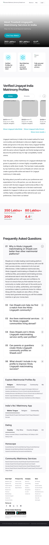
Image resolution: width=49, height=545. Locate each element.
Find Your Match (12, 35)
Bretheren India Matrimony (11, 397)
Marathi (11, 415)
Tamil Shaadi (38, 468)
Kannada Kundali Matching (25, 451)
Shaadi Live (37, 489)
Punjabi (16, 415)
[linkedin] (13, 506)
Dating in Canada (19, 434)
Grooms (26, 96)
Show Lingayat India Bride (12, 129)
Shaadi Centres (38, 485)
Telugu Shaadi (8, 470)
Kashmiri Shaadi (18, 466)
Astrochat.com (38, 496)
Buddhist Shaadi (35, 461)
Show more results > (38, 132)
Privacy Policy (18, 483)
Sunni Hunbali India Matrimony (12, 389)
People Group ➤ (44, 523)
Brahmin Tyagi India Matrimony (12, 395)
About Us (27, 481)
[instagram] (10, 506)
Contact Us (7, 498)
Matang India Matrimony (27, 395)
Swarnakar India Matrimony (25, 397)
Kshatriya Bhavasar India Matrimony (14, 393)
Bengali (7, 415)
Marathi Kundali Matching (26, 449)
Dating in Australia (9, 434)
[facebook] (6, 506)
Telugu (31, 415)
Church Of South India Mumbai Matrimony (29, 391)
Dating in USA (34, 434)
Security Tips (18, 485)
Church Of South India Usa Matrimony (33, 393)
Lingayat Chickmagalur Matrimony (29, 389)
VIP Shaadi (37, 481)
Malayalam (36, 415)
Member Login (8, 481)
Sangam (37, 483)
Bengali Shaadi (26, 461)
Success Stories (8, 500)
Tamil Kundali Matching (20, 447)
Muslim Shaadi (17, 468)
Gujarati (23, 415)
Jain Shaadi (32, 463)
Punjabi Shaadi (31, 468)
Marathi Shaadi (9, 461)
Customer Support (9, 496)
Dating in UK (27, 434)
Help (36, 2)
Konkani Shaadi (26, 466)
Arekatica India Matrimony (11, 391)
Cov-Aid (27, 491)
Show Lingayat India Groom (34, 129)
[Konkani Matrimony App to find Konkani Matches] (10, 513)
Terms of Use (18, 481)
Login (42, 2)
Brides (10, 96)
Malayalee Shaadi (35, 466)
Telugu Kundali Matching (33, 447)
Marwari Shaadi (9, 468)
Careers (26, 485)
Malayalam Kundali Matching (12, 449)
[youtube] (21, 506)
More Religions (36, 397)
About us (31, 2)
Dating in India (8, 436)
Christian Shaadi (9, 463)
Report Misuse (18, 487)
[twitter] (17, 506)
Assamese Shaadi (17, 461)
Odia (20, 415)
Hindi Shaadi (17, 463)
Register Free (8, 483)
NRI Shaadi (24, 468)
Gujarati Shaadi (24, 463)
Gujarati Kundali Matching (11, 451)
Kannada (7, 417)
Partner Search (8, 485)
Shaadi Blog (28, 483)
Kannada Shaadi (9, 466)
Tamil (27, 415)
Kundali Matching (9, 447)
